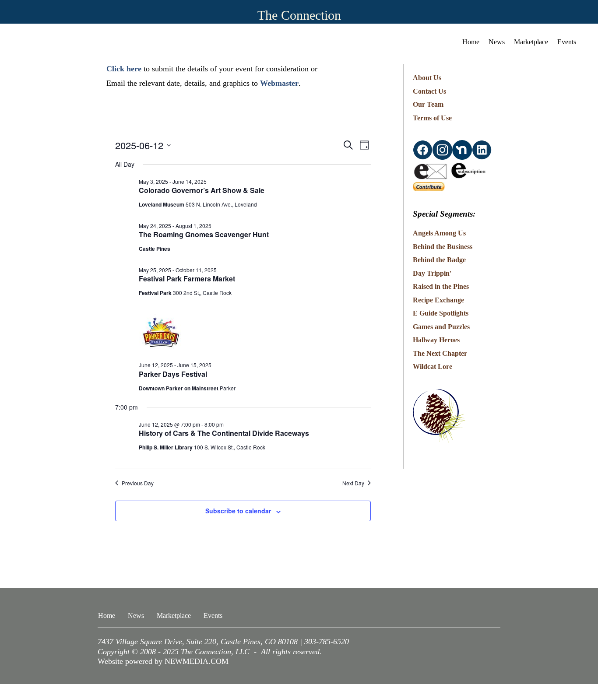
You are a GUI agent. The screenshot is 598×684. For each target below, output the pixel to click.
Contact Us (429, 91)
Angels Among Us (439, 233)
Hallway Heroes (436, 340)
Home (470, 42)
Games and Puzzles (441, 326)
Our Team (428, 104)
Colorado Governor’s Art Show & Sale (201, 190)
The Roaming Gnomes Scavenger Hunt (204, 234)
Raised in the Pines (441, 286)
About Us (427, 77)
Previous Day (138, 483)
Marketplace (531, 42)
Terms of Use (432, 118)
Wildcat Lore (432, 366)
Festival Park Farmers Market (187, 279)
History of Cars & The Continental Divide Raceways (224, 433)
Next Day (353, 483)
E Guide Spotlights (440, 313)
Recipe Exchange (438, 300)
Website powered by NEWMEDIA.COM (163, 661)
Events (566, 42)
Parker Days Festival (173, 374)
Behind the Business (442, 246)
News (497, 42)
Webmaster (279, 83)
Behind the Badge (439, 259)
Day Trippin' (432, 273)
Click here (123, 68)
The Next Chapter (440, 353)
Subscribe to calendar (238, 510)
